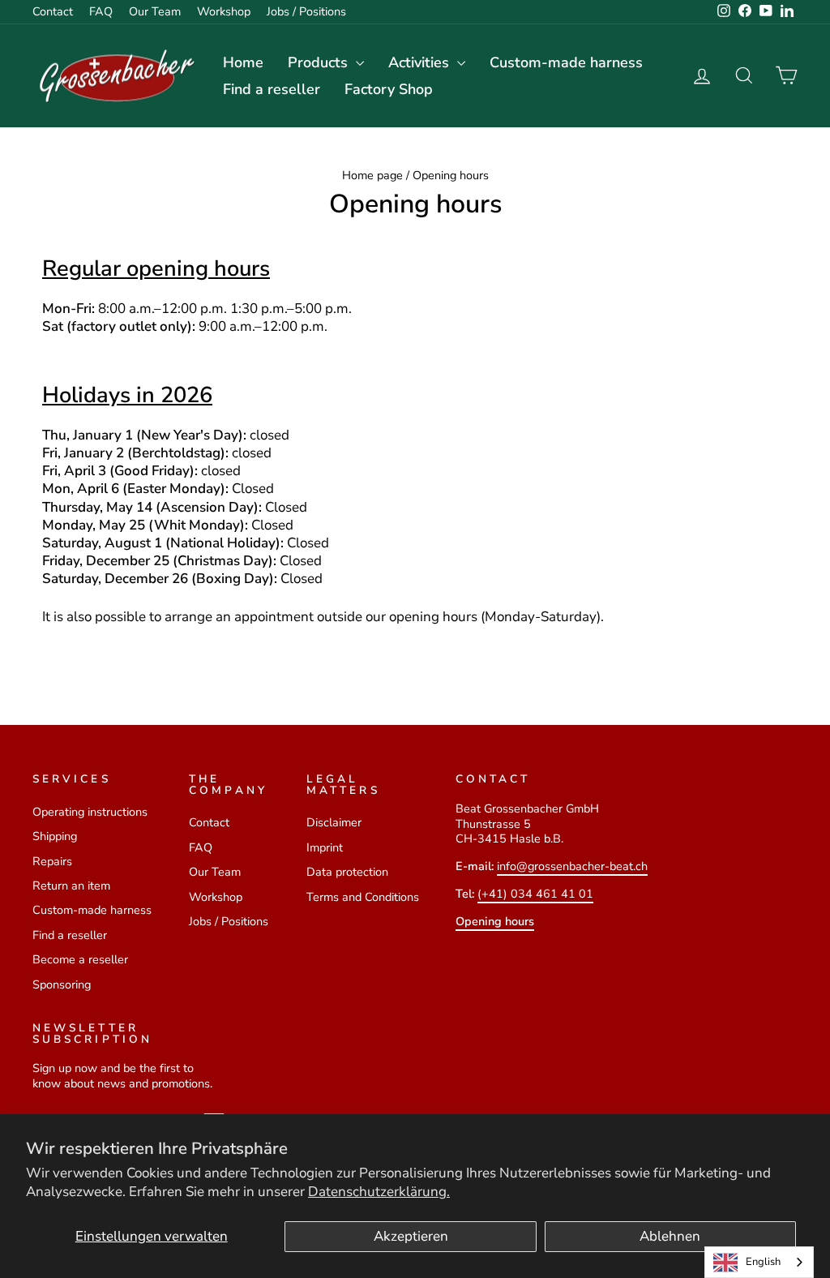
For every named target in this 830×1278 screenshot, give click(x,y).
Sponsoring (61, 984)
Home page (372, 175)
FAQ (101, 11)
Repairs (52, 861)
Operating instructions (90, 812)
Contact (52, 11)
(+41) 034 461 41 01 (535, 894)
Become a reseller (80, 959)
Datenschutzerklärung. (379, 1191)
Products (320, 62)
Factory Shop (388, 89)
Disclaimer (334, 822)
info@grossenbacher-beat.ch (572, 866)
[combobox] (759, 1262)
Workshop (223, 11)
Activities (420, 62)
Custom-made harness (566, 62)
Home (243, 62)
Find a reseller (271, 89)
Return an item (71, 885)
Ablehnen (670, 1236)
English (763, 1261)
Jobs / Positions (306, 11)
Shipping (54, 836)
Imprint (324, 847)
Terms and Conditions (362, 897)
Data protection (347, 872)
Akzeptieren (411, 1236)
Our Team (155, 11)
